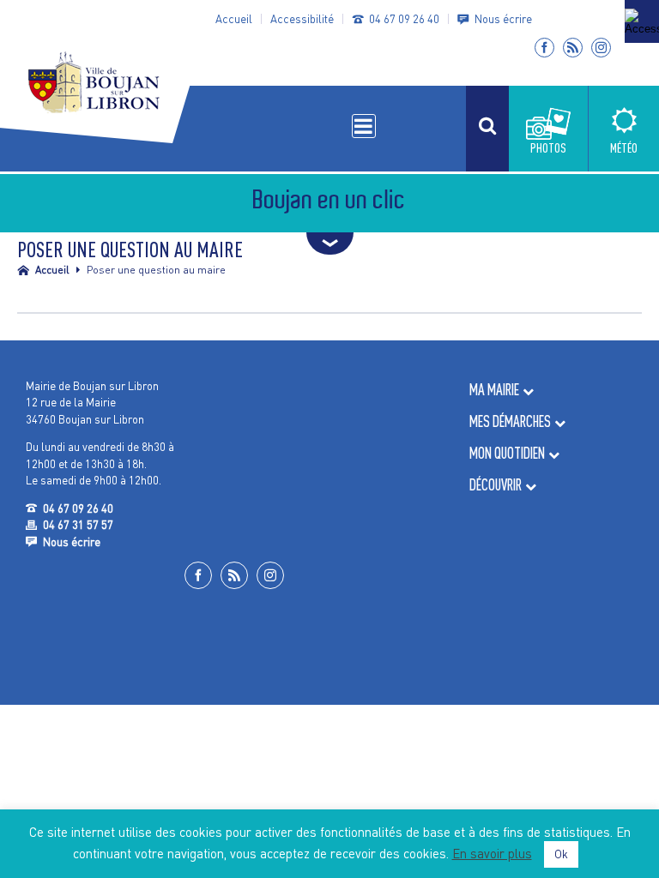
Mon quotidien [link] (507, 453)
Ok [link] (561, 854)
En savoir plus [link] (492, 853)
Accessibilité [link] (302, 19)
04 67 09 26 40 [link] (404, 19)
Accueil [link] (233, 19)
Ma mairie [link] (494, 390)
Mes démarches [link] (510, 421)
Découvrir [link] (495, 485)
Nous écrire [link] (503, 19)
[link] (642, 21)
